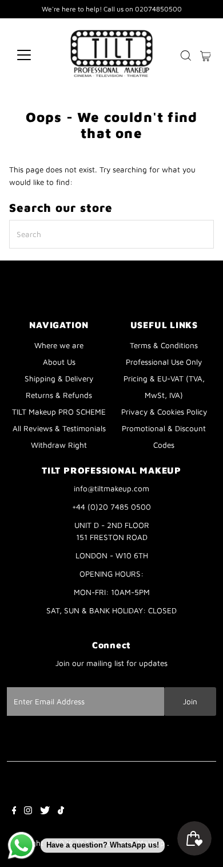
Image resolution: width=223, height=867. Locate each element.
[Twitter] (45, 811)
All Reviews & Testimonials (59, 428)
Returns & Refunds (59, 395)
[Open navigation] (33, 55)
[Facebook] (14, 811)
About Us (59, 361)
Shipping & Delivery (59, 378)
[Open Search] (185, 55)
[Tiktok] (61, 811)
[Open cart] (205, 55)
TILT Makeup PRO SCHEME (59, 411)
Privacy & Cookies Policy (164, 411)
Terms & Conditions (164, 345)
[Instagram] (28, 811)
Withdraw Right (59, 445)
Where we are (58, 345)
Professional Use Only (164, 361)
